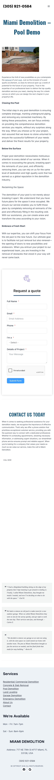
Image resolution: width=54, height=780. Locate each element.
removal (8, 80)
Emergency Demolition (14, 699)
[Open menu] (48, 6)
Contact (7, 706)
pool (20, 80)
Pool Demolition (11, 688)
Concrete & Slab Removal (16, 685)
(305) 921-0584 (27, 761)
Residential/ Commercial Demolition (21, 682)
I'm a (9, 337)
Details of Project (15, 349)
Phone (10, 325)
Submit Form (16, 380)
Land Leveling (10, 692)
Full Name (12, 301)
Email (9, 313)
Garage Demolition (12, 695)
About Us (8, 702)
